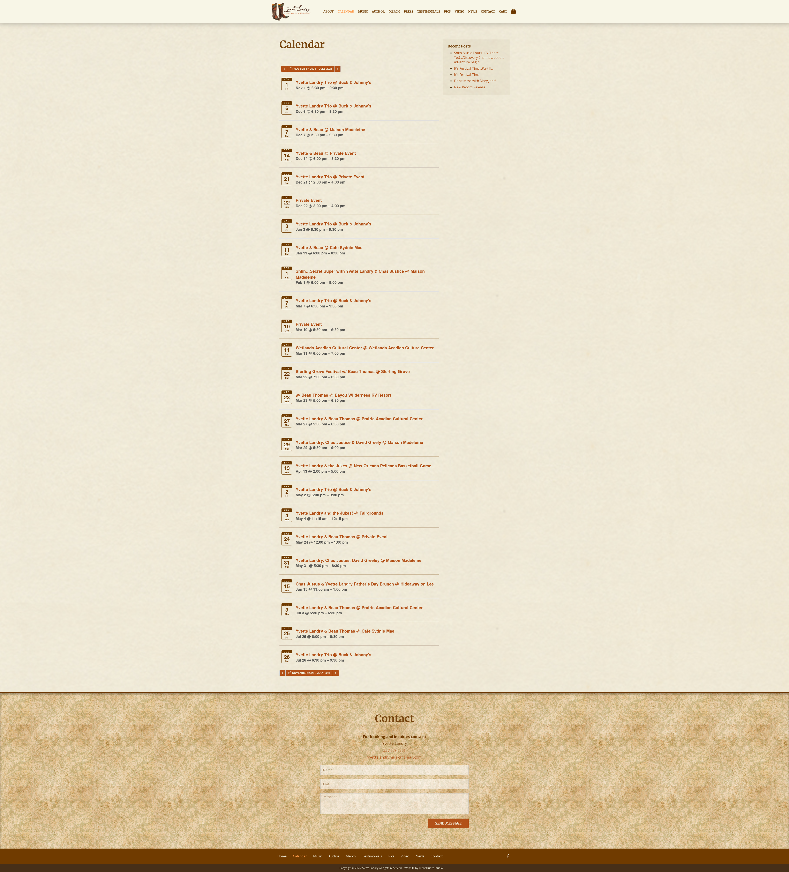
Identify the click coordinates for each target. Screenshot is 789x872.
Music (363, 11)
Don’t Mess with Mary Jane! (475, 81)
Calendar (346, 11)
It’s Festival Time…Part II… (474, 68)
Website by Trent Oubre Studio (423, 868)
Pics (447, 11)
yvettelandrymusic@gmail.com (394, 757)
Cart (503, 11)
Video (459, 11)
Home (282, 856)
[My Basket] (514, 11)
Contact (488, 11)
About (328, 11)
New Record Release (469, 87)
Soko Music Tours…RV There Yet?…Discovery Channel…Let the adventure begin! (479, 57)
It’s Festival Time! (467, 74)
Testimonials (428, 11)
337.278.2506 (394, 750)
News (472, 11)
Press (408, 11)
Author (378, 11)
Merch (394, 11)
